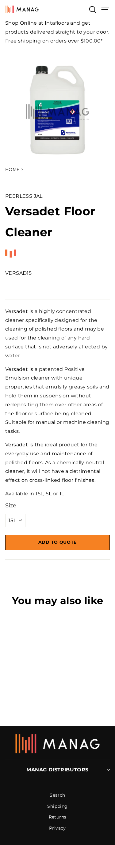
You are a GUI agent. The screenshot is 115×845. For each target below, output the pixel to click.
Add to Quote (57, 542)
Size (10, 505)
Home (12, 169)
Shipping (57, 806)
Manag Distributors (57, 770)
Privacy (57, 828)
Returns (58, 817)
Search (57, 795)
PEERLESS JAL (24, 196)
